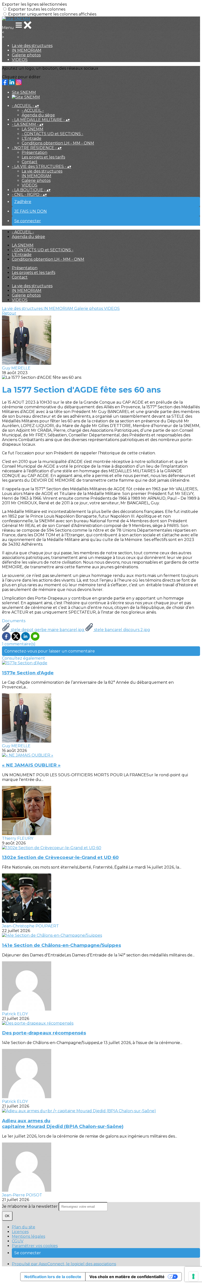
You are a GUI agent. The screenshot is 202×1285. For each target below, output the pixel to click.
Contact (29, 161)
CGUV (17, 1241)
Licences (20, 1231)
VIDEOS (20, 59)
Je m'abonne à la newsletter (30, 1206)
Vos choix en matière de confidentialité (127, 1276)
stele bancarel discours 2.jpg (121, 629)
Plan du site (23, 1227)
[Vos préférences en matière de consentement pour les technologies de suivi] (193, 1276)
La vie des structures (32, 45)
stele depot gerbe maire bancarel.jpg (47, 629)
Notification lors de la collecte (52, 1276)
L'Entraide (31, 138)
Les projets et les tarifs (43, 157)
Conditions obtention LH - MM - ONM (58, 143)
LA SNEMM (32, 129)
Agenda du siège (38, 115)
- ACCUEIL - (33, 110)
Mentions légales (28, 1236)
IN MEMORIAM (26, 50)
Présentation (34, 152)
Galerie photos (26, 55)
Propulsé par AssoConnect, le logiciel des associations (64, 1264)
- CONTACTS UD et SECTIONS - (52, 133)
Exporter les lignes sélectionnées (34, 4)
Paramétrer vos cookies (35, 1245)
